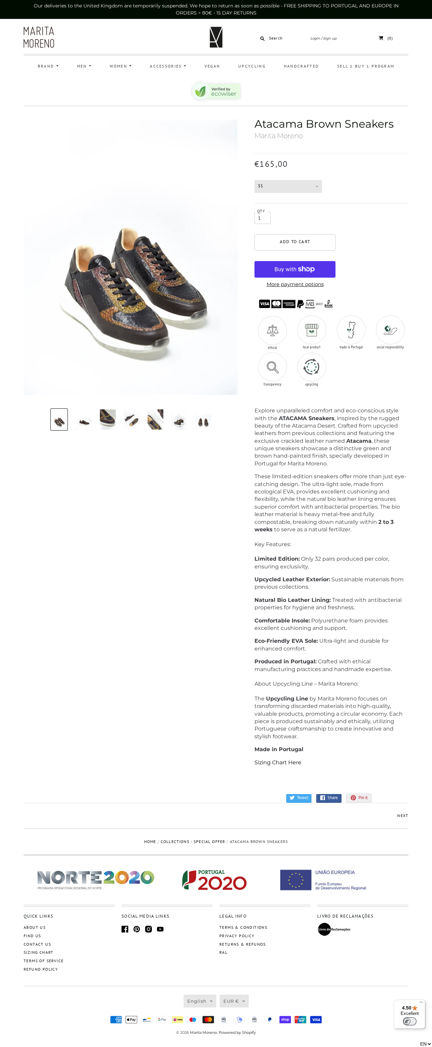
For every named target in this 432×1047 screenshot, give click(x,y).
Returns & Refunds (242, 944)
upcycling (252, 66)
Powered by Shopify (237, 1032)
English (197, 1001)
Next (402, 815)
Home (150, 841)
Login (315, 38)
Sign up (330, 38)
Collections (175, 841)
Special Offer (209, 841)
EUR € (231, 1001)
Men (83, 66)
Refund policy (41, 969)
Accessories (167, 66)
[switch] (409, 1021)
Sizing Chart (39, 952)
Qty (261, 210)
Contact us (37, 944)
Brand (47, 66)
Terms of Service (43, 960)
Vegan (212, 66)
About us (35, 927)
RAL (223, 952)
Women (119, 66)
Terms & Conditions (243, 927)
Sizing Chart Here (277, 762)
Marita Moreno (278, 136)
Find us (32, 935)
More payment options (295, 284)
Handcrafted (301, 66)
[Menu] (421, 1004)
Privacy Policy (237, 935)
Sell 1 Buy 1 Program (365, 66)
